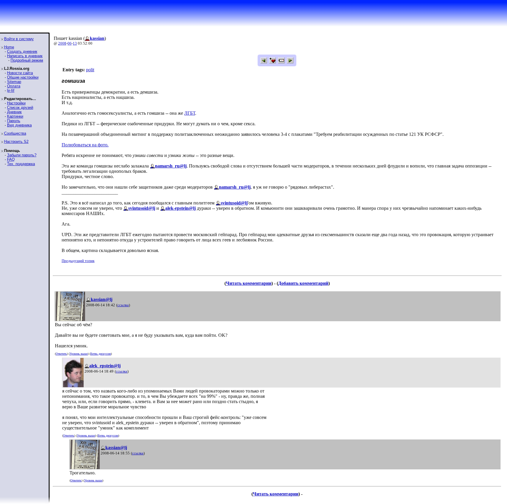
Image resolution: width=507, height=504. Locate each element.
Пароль (13, 121)
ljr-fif (10, 90)
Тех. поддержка (21, 164)
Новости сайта (20, 73)
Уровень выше (79, 353)
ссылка (123, 305)
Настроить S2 (16, 141)
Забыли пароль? (21, 155)
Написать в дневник (25, 56)
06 (69, 43)
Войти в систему (19, 39)
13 (75, 43)
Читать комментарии (248, 283)
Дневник (14, 112)
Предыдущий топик (78, 260)
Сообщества (15, 133)
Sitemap (14, 82)
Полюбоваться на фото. (85, 144)
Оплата (13, 86)
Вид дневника (19, 125)
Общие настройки (22, 77)
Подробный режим (27, 60)
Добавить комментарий (303, 283)
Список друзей (20, 107)
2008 (62, 43)
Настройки (16, 103)
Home (9, 47)
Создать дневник (22, 51)
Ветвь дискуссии (100, 353)
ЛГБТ (189, 113)
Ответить (61, 353)
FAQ (11, 159)
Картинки (15, 116)
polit (90, 69)
